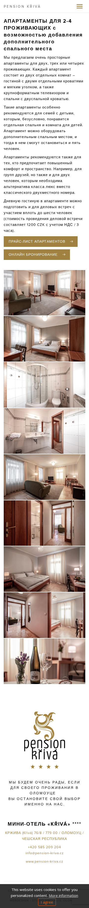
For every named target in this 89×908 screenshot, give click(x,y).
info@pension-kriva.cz (44, 853)
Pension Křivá (22, 6)
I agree (47, 902)
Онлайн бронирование (33, 254)
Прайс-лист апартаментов (37, 241)
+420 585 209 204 (44, 847)
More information (63, 895)
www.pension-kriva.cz (44, 861)
